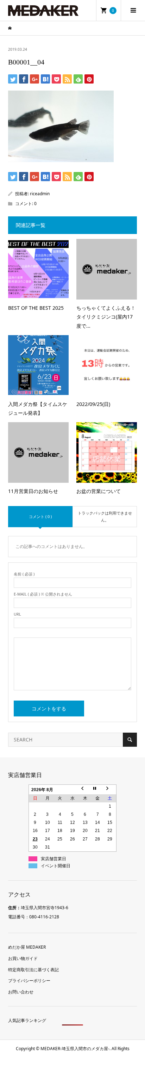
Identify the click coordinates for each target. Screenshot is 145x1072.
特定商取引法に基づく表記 (33, 970)
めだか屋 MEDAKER (27, 947)
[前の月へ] (85, 789)
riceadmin (40, 194)
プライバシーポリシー (29, 981)
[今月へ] (97, 789)
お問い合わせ (20, 992)
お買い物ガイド (23, 958)
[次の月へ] (110, 789)
